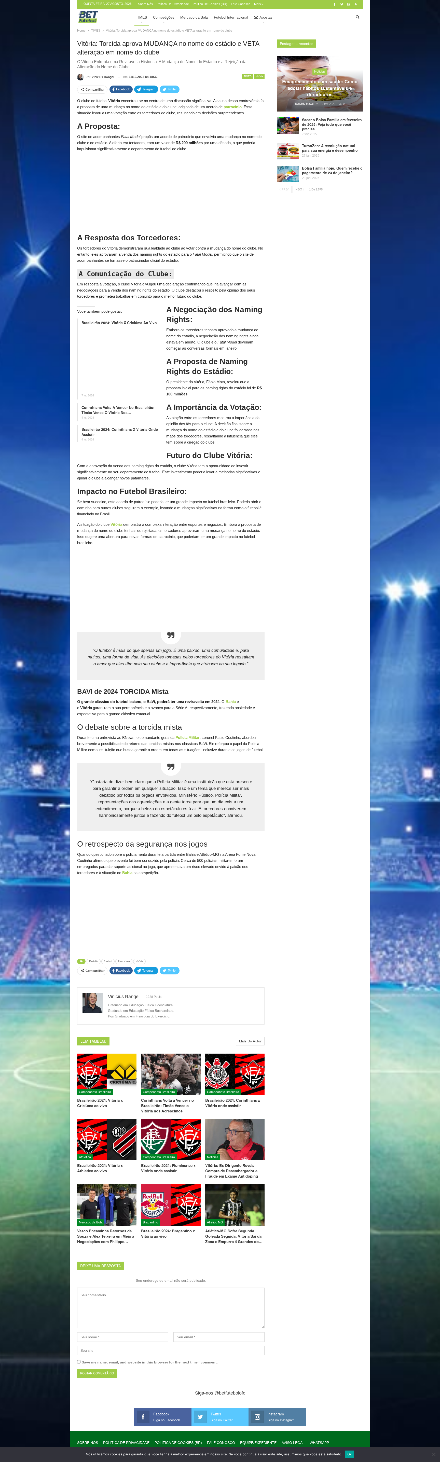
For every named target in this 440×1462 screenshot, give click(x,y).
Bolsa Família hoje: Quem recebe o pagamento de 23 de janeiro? (332, 170)
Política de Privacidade (173, 4)
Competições (163, 17)
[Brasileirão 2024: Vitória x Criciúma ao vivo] (106, 1074)
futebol (108, 961)
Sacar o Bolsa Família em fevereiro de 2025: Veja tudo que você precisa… (332, 124)
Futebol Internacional (231, 17)
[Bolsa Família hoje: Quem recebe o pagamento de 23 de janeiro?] (288, 174)
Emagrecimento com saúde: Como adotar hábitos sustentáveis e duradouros (320, 88)
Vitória (259, 76)
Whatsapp (319, 1443)
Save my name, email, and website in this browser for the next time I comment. (150, 1362)
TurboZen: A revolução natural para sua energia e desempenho (330, 148)
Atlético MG (215, 1222)
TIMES (141, 17)
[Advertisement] (171, 192)
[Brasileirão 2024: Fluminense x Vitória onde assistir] (170, 1139)
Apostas (265, 17)
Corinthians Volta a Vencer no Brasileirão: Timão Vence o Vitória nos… (118, 410)
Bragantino (150, 1222)
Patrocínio (124, 961)
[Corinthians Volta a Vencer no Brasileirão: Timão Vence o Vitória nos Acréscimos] (170, 1074)
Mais (258, 4)
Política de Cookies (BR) (210, 4)
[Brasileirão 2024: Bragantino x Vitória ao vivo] (170, 1204)
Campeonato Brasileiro (95, 1092)
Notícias (212, 1157)
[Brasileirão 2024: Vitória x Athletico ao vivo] (106, 1139)
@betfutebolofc (229, 1393)
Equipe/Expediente (258, 1443)
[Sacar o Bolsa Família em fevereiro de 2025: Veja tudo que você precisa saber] (288, 125)
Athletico (85, 1157)
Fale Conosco (240, 4)
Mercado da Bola (194, 17)
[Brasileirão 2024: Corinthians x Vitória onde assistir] (235, 1074)
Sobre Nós (145, 4)
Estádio (93, 961)
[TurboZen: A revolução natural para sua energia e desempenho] (288, 151)
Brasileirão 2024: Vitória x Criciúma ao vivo (119, 322)
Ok (349, 1454)
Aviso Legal (293, 1443)
